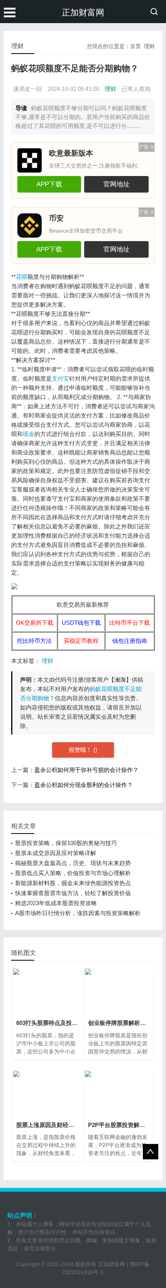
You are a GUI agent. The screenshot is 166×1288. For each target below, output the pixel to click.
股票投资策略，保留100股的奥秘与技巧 (66, 843)
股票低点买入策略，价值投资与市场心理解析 (73, 873)
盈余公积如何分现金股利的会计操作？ (83, 785)
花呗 (21, 276)
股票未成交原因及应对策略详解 (55, 853)
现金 (28, 434)
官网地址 (116, 184)
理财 (149, 46)
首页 (135, 46)
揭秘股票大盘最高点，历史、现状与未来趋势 (73, 863)
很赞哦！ (81, 749)
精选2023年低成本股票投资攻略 (56, 903)
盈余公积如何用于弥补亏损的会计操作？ (86, 769)
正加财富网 (83, 12)
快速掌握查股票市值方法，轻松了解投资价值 (73, 893)
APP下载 (49, 184)
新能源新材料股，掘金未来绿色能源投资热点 (73, 883)
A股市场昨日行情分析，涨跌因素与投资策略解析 (78, 913)
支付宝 (60, 378)
